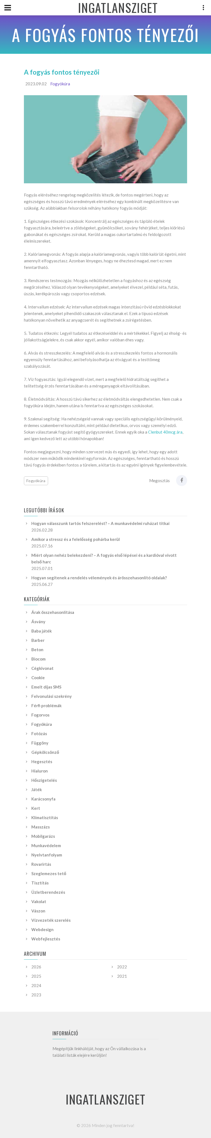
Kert (35, 808)
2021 (122, 976)
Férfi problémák (46, 705)
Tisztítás (40, 882)
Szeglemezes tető (48, 873)
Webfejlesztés (45, 938)
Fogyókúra (60, 83)
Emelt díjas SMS (46, 686)
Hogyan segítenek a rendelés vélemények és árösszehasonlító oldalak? (99, 577)
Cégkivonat (42, 668)
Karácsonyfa (43, 798)
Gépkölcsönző (45, 752)
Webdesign (42, 929)
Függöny (39, 742)
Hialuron (39, 770)
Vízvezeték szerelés (51, 920)
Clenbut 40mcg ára (165, 431)
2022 (122, 966)
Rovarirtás (41, 864)
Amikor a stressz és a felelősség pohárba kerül (75, 539)
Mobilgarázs (43, 836)
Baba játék (41, 630)
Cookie (38, 677)
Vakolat (38, 901)
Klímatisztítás (44, 817)
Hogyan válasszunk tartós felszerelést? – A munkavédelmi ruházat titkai (100, 523)
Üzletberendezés (48, 892)
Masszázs (40, 826)
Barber (38, 640)
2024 (36, 985)
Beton (37, 649)
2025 (36, 976)
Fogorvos (40, 714)
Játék (36, 789)
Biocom (38, 658)
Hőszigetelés (44, 780)
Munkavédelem (46, 845)
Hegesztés (41, 761)
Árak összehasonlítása (52, 612)
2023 (36, 994)
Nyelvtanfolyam (46, 854)
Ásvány (38, 621)
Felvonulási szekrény (51, 696)
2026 (36, 966)
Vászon (38, 910)
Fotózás (39, 733)
